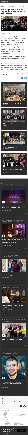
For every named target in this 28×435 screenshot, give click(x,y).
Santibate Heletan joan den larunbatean (13, 103)
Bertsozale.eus (6, 415)
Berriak (3, 403)
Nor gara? (4, 401)
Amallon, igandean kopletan (10, 147)
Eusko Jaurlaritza (7, 424)
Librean (20, 415)
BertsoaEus (6, 1)
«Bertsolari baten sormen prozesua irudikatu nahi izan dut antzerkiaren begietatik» (11, 383)
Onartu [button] (21, 430)
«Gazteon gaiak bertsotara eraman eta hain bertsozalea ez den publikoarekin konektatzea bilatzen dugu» (13, 241)
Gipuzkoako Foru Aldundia (19, 424)
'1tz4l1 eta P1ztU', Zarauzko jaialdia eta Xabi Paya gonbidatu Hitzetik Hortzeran (13, 206)
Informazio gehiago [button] (6, 433)
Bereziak (21, 401)
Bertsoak (16, 401)
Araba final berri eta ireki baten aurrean (12, 339)
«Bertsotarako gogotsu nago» (10, 275)
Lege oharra (10, 401)
